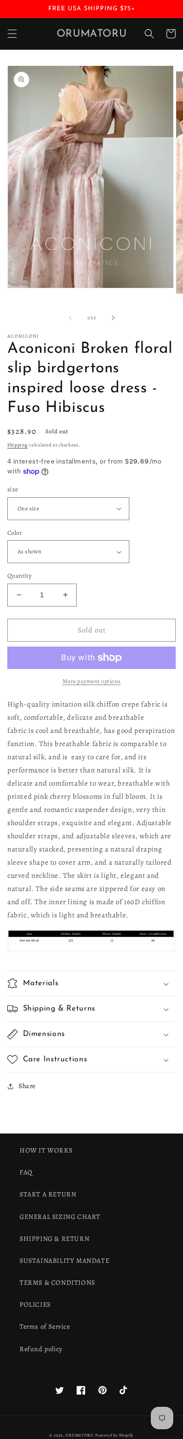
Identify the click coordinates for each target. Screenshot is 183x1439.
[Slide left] (70, 317)
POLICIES (35, 1304)
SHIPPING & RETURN (54, 1238)
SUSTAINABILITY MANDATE (64, 1260)
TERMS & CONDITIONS (57, 1282)
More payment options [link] (91, 681)
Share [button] (27, 1086)
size (13, 489)
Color (14, 532)
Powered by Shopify (114, 1435)
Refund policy (41, 1349)
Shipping (17, 445)
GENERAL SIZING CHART (60, 1216)
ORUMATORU (79, 1435)
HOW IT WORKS (46, 1150)
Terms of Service (45, 1326)
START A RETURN (48, 1194)
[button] (12, 33)
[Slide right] (113, 317)
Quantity (19, 575)
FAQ (26, 1172)
